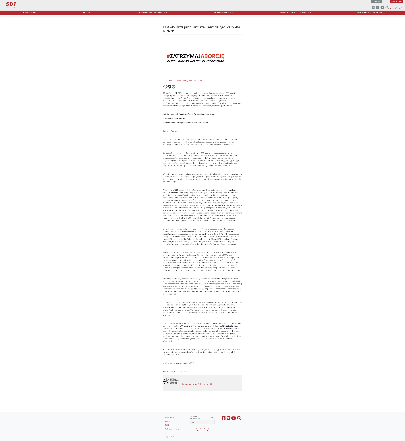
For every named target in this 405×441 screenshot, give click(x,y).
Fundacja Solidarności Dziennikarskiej (295, 13)
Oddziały (168, 425)
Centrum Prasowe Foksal (224, 13)
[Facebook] (165, 86)
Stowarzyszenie (29, 13)
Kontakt (167, 421)
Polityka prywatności (172, 429)
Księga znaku (169, 437)
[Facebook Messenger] (173, 86)
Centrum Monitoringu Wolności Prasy (152, 13)
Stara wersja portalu (171, 433)
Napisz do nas (169, 417)
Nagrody (86, 13)
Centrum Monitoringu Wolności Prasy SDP (188, 81)
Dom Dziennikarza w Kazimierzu (369, 13)
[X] (169, 86)
